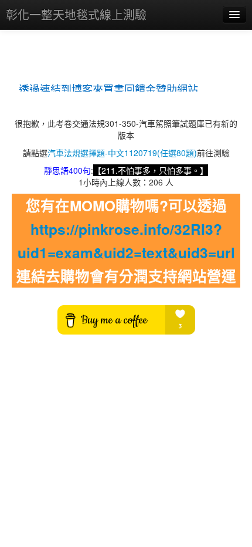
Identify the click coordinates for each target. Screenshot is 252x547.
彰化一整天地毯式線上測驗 (76, 14)
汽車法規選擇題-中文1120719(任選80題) (122, 152)
